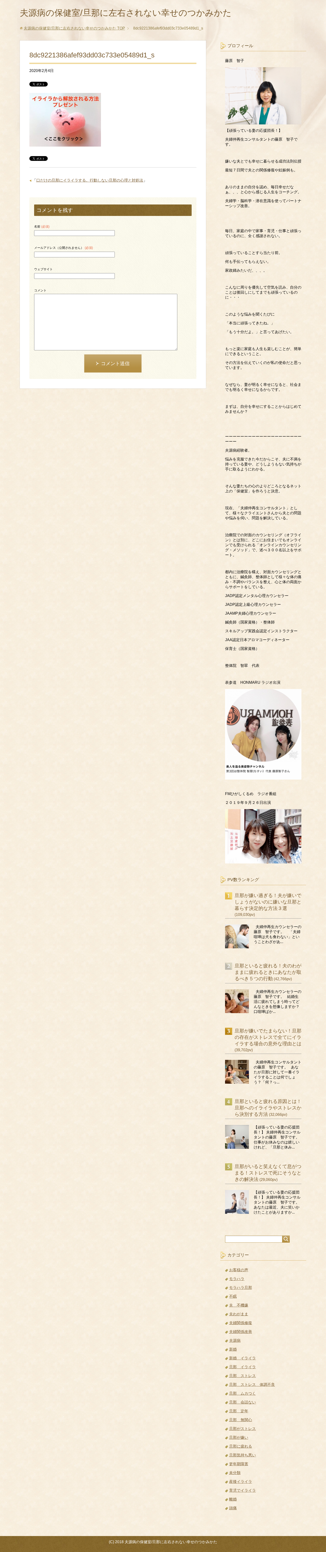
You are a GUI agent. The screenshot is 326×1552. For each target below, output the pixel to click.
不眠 (233, 1296)
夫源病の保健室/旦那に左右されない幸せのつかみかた (125, 13)
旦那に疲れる (240, 1446)
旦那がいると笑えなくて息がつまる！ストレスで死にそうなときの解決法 (268, 1173)
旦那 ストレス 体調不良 (252, 1385)
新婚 (233, 1349)
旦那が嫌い (238, 1437)
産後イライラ (240, 1482)
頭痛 (233, 1508)
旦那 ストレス (242, 1376)
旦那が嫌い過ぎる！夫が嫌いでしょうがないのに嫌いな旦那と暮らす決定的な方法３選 (268, 902)
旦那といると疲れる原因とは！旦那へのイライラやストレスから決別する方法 (268, 1108)
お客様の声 (238, 1270)
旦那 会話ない (242, 1402)
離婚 (233, 1499)
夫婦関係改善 (240, 1332)
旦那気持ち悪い (242, 1455)
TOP (74, 28)
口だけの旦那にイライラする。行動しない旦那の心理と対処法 (89, 180)
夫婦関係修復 (240, 1323)
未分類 (235, 1473)
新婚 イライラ (242, 1358)
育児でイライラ (242, 1490)
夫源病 (235, 1340)
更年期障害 (238, 1464)
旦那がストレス (242, 1429)
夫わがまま (238, 1314)
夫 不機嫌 (238, 1305)
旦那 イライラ (242, 1367)
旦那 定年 (238, 1411)
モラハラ (236, 1279)
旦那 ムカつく (242, 1393)
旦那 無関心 (240, 1420)
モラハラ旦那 (240, 1288)
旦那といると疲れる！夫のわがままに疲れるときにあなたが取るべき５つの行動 (268, 972)
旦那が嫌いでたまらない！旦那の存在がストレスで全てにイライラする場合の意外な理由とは (268, 1037)
